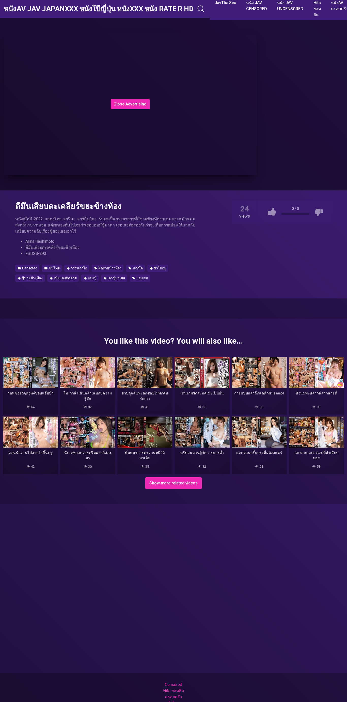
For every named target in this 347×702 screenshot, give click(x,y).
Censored (29, 268)
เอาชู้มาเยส (116, 278)
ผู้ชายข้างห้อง (32, 278)
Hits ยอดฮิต (173, 690)
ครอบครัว (173, 696)
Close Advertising (130, 104)
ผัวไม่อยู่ (159, 268)
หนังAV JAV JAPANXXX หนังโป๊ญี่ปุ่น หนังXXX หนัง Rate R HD (98, 9)
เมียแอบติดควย (65, 278)
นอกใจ (137, 268)
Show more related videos (173, 483)
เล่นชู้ (92, 278)
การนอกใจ (78, 268)
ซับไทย (54, 268)
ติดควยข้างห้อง (109, 268)
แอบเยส (142, 278)
